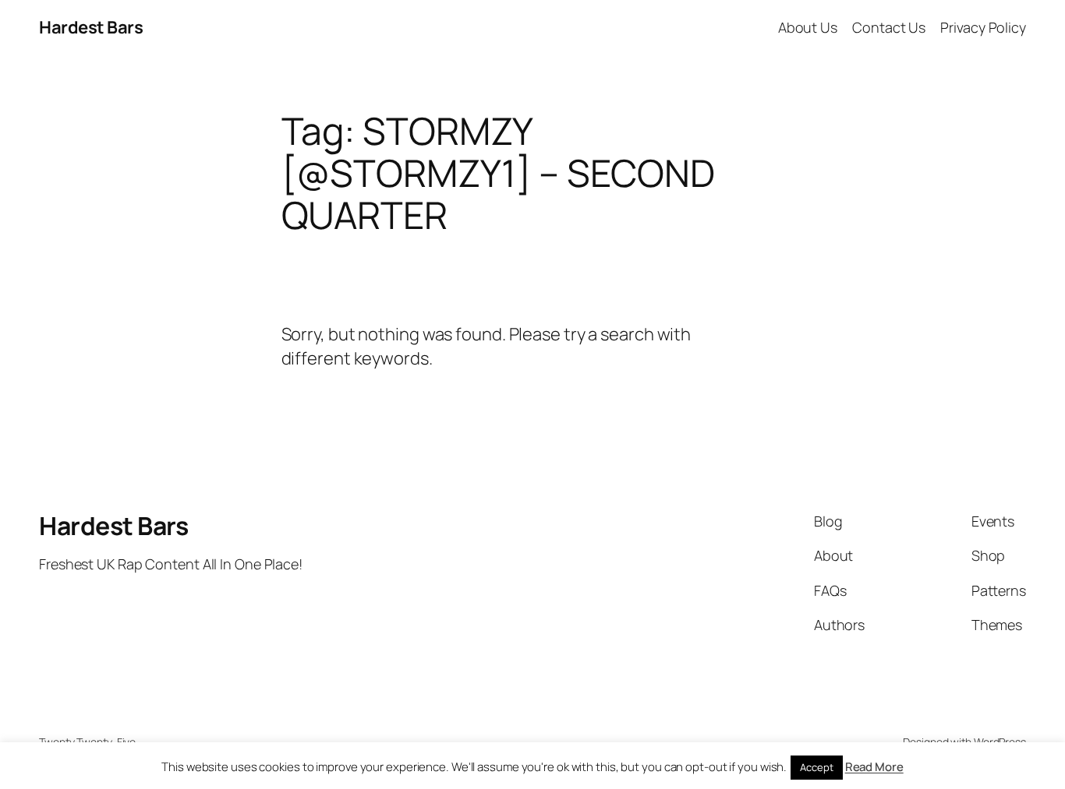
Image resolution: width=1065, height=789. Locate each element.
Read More (874, 767)
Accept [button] (816, 767)
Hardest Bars (91, 27)
